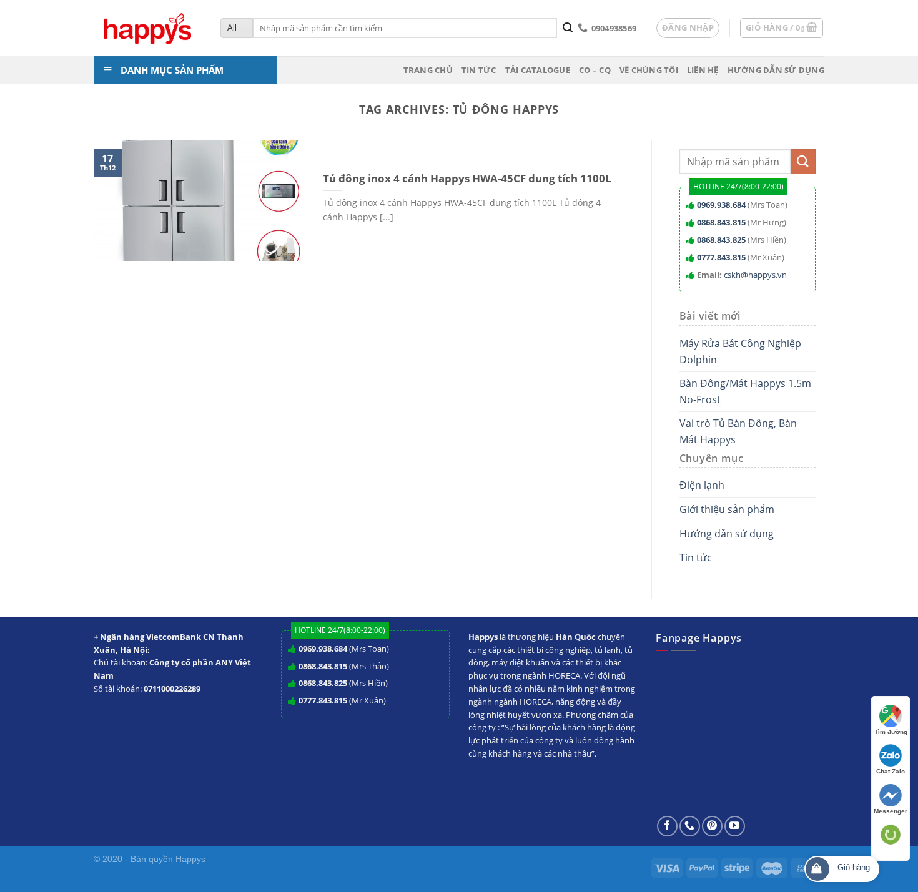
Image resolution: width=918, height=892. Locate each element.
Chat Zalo (890, 771)
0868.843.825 (721, 239)
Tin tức (478, 70)
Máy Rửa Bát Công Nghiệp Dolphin (740, 351)
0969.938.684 (721, 204)
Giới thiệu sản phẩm (726, 509)
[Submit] (567, 28)
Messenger (890, 811)
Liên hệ (703, 70)
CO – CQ (595, 70)
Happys (190, 859)
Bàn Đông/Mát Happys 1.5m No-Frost (745, 391)
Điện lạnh (701, 485)
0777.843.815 (721, 257)
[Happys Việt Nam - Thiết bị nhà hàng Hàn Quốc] (148, 28)
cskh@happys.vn (755, 274)
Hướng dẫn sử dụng (776, 70)
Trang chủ (428, 70)
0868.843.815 (721, 222)
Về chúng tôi (648, 70)
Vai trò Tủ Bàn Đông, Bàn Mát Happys (738, 431)
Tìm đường (890, 731)
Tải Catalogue (537, 70)
